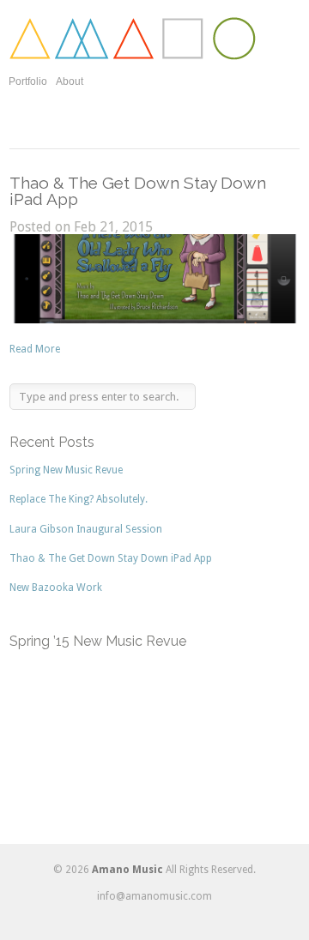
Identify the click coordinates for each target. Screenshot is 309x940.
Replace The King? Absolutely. (78, 499)
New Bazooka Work (55, 587)
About (69, 81)
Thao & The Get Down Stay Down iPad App (137, 190)
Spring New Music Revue (66, 470)
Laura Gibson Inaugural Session (85, 529)
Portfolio (28, 81)
